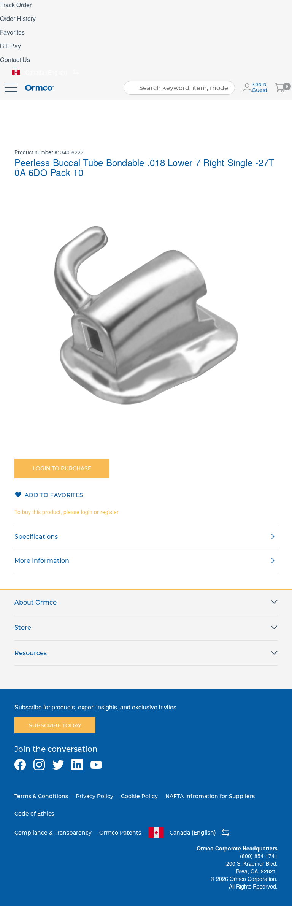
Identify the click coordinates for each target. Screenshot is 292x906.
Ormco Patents (120, 832)
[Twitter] (58, 764)
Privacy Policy (94, 796)
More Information (41, 560)
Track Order (16, 4)
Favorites (12, 32)
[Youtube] (96, 764)
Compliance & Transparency (53, 832)
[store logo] (39, 88)
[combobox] (179, 88)
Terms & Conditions (41, 796)
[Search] (131, 87)
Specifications (36, 536)
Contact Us (15, 59)
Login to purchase (62, 468)
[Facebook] (20, 764)
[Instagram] (39, 764)
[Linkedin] (77, 764)
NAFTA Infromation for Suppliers (210, 796)
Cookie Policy (139, 796)
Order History (18, 18)
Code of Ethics (34, 813)
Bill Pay (10, 45)
